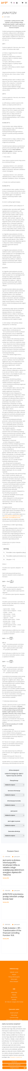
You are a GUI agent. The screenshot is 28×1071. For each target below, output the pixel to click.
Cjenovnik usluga (14, 1017)
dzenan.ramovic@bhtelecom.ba (13, 516)
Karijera (14, 974)
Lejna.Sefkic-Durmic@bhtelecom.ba (11, 517)
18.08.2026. (7, 924)
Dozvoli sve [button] (14, 1061)
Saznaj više (6, 878)
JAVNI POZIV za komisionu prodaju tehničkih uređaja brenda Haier (13, 896)
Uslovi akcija (14, 1015)
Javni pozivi (17, 856)
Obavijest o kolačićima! (16, 1057)
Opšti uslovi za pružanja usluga (14, 1020)
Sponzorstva (14, 997)
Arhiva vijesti (14, 979)
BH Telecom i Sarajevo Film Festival (14, 1002)
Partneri (14, 995)
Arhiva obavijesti (14, 981)
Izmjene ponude (14, 1013)
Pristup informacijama (14, 977)
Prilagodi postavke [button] (14, 1067)
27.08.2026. (7, 856)
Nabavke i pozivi (14, 972)
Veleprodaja (14, 992)
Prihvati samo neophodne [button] (14, 1064)
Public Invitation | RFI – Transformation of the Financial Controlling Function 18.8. (12, 932)
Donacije (14, 999)
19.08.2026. (7, 890)
